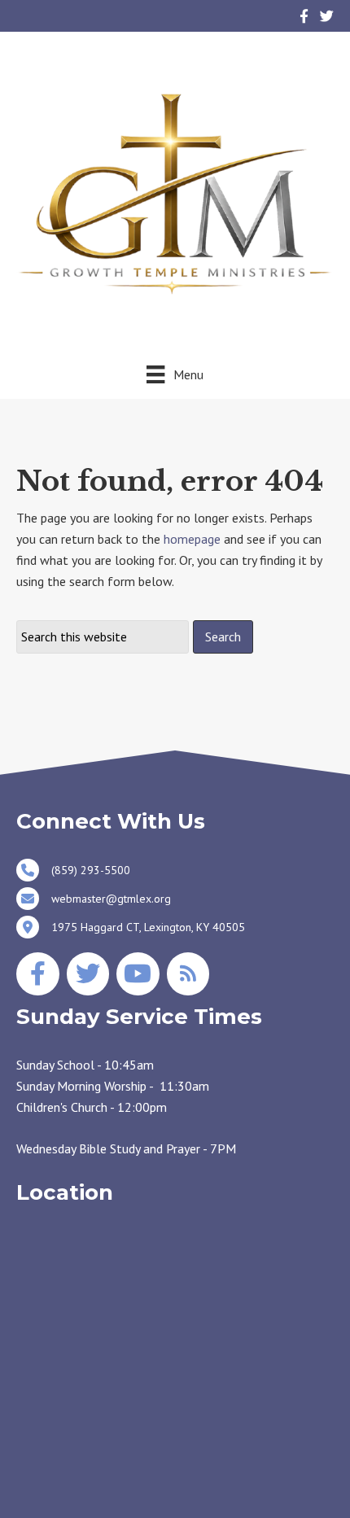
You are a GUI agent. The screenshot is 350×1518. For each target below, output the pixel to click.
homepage (192, 539)
